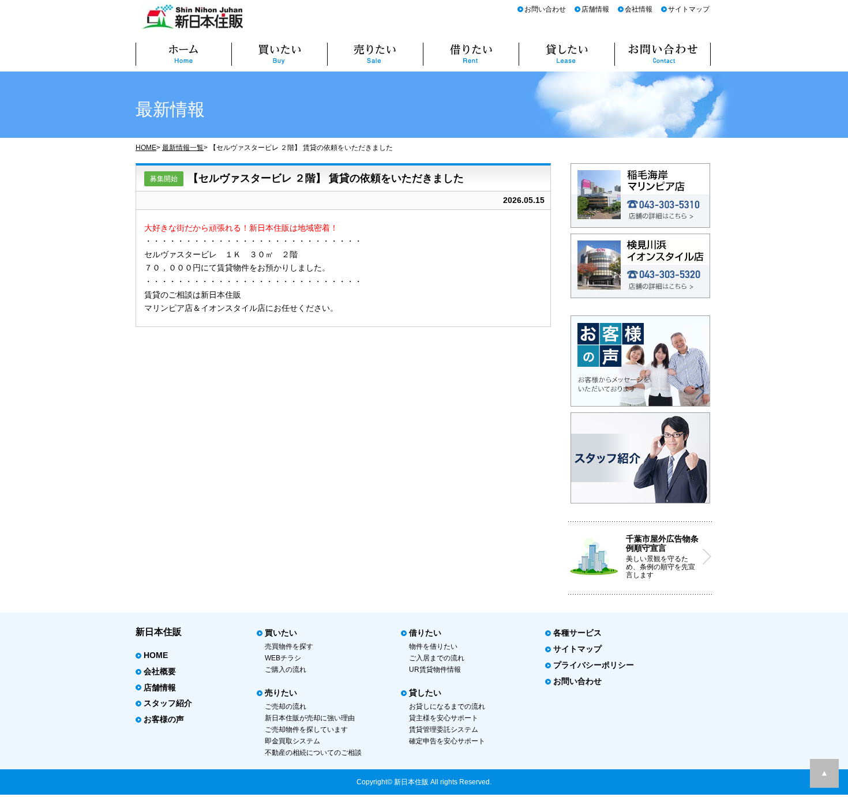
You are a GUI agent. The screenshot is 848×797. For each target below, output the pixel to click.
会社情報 (638, 9)
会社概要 (160, 671)
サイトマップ (689, 9)
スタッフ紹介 (168, 703)
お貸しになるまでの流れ (447, 706)
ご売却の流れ (285, 706)
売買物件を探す (289, 646)
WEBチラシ (283, 658)
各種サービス (577, 632)
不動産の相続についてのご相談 (313, 753)
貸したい (425, 692)
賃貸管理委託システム (443, 729)
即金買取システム (292, 741)
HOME (146, 148)
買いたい (281, 632)
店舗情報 (595, 9)
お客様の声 (164, 719)
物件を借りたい (433, 646)
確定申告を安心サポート (447, 741)
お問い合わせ (545, 9)
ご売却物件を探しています (306, 729)
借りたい (425, 632)
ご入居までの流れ (436, 658)
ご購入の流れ (285, 670)
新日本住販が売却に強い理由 (310, 718)
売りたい (281, 692)
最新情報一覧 (183, 148)
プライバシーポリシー (593, 665)
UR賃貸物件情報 (435, 670)
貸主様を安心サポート (443, 718)
